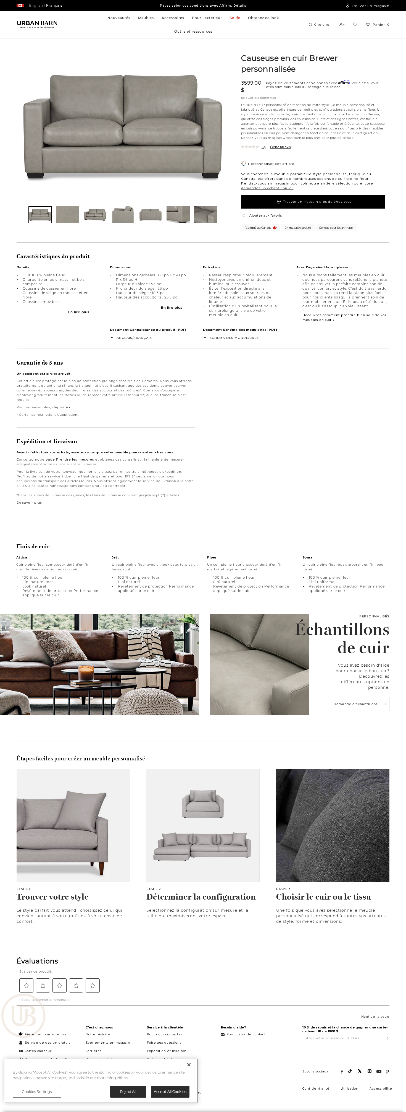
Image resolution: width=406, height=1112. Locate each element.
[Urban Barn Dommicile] (37, 24)
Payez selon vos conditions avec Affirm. (203, 5)
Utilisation (349, 1088)
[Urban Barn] (23, 1016)
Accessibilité (381, 1088)
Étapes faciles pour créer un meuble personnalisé (81, 758)
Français (143, 338)
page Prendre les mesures (70, 459)
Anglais (124, 338)
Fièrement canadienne (46, 1034)
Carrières (94, 1051)
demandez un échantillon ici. (267, 188)
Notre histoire (98, 1034)
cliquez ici (61, 407)
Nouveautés (118, 18)
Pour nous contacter (164, 1034)
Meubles (146, 18)
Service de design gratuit (47, 1043)
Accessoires (173, 18)
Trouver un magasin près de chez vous (317, 202)
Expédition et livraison (167, 1051)
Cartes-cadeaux (38, 1051)
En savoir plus (29, 503)
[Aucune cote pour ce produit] (251, 146)
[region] (101, 1081)
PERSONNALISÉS (374, 616)
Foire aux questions (164, 1043)
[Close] (189, 1065)
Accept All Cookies (170, 1091)
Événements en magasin (108, 1043)
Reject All (128, 1091)
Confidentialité (315, 1088)
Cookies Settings (37, 1091)
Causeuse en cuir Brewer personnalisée (289, 63)
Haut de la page (375, 1017)
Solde (235, 18)
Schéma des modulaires (234, 338)
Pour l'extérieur (207, 18)
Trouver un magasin (370, 5)
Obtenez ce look (263, 18)
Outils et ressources (193, 31)
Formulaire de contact (246, 1034)
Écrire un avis (280, 147)
